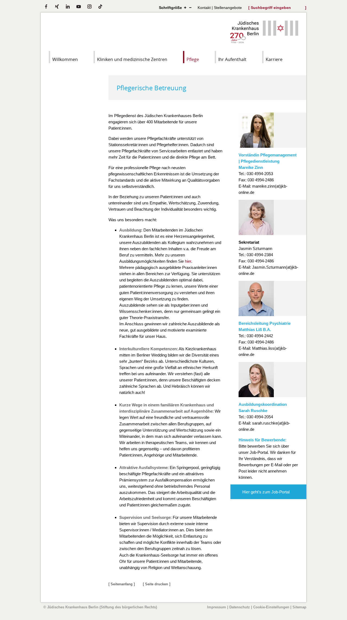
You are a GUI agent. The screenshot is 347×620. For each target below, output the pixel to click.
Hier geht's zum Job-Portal (266, 492)
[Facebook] (46, 6)
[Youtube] (78, 6)
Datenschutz (239, 607)
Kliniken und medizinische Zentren (132, 59)
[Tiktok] (100, 6)
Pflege (193, 59)
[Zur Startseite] (264, 41)
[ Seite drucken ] (156, 584)
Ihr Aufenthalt (232, 59)
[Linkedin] (67, 6)
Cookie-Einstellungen (271, 607)
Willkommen (65, 59)
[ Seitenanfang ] (121, 584)
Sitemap (299, 607)
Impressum (216, 607)
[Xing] (57, 6)
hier (188, 261)
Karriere (274, 59)
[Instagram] (89, 6)
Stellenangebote (228, 7)
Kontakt (204, 7)
